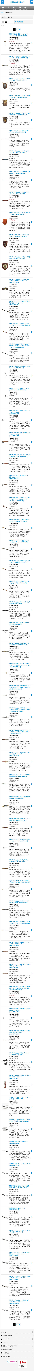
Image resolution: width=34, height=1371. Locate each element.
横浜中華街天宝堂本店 (17, 2)
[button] (2, 2)
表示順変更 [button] (20, 22)
